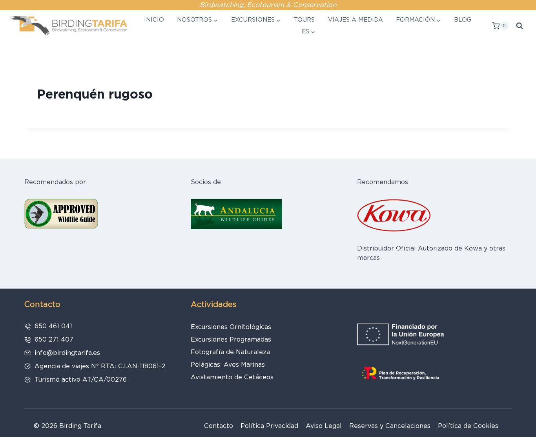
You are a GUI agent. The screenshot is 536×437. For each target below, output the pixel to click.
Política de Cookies (468, 426)
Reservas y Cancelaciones (389, 426)
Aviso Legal (324, 426)
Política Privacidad (269, 426)
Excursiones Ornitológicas (231, 327)
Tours (304, 19)
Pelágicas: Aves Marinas (228, 364)
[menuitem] (308, 32)
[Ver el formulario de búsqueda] (519, 26)
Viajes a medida (355, 19)
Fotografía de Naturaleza (230, 352)
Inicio (154, 19)
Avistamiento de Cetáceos (232, 377)
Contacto (218, 426)
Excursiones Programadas (231, 339)
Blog (462, 19)
